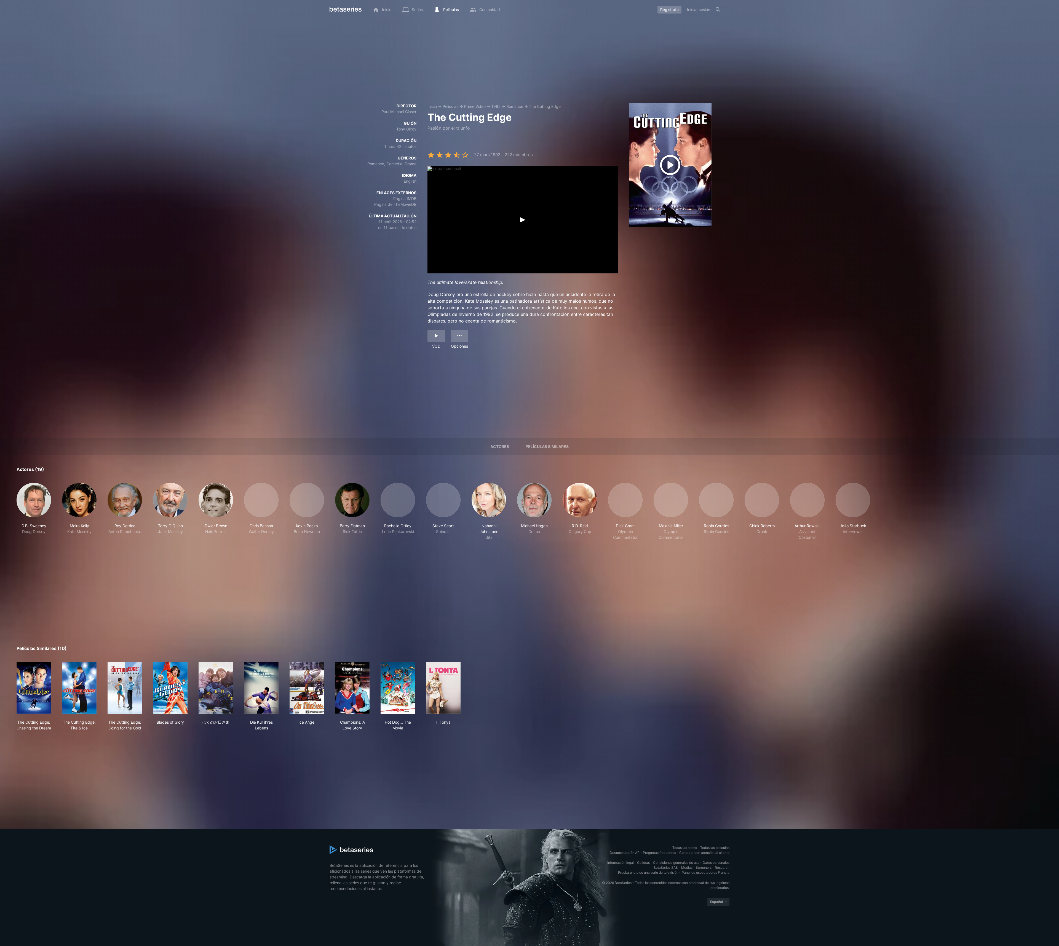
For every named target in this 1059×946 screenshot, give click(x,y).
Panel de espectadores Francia (705, 872)
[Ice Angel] (307, 688)
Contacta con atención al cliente (704, 853)
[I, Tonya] (443, 688)
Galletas (643, 862)
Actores (499, 446)
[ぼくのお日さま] (216, 688)
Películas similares (547, 446)
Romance (514, 106)
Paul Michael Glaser (398, 111)
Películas (450, 106)
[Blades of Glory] (170, 688)
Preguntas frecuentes (659, 853)
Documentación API (625, 853)
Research (722, 867)
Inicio (432, 106)
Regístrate (669, 9)
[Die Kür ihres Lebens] (261, 688)
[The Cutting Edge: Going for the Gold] (125, 688)
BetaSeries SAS (666, 867)
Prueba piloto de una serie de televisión (648, 872)
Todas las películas (714, 848)
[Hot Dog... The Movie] (398, 688)
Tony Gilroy (406, 129)
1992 (496, 106)
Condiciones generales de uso (676, 862)
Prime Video (475, 106)
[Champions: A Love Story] (352, 688)
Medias (686, 867)
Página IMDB (404, 198)
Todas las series (684, 848)
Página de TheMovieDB (395, 204)
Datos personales (716, 862)
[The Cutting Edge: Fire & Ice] (79, 688)
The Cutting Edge (545, 106)
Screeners (704, 867)
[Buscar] (718, 10)
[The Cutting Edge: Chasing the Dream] (34, 688)
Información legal (620, 862)
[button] (34, 511)
